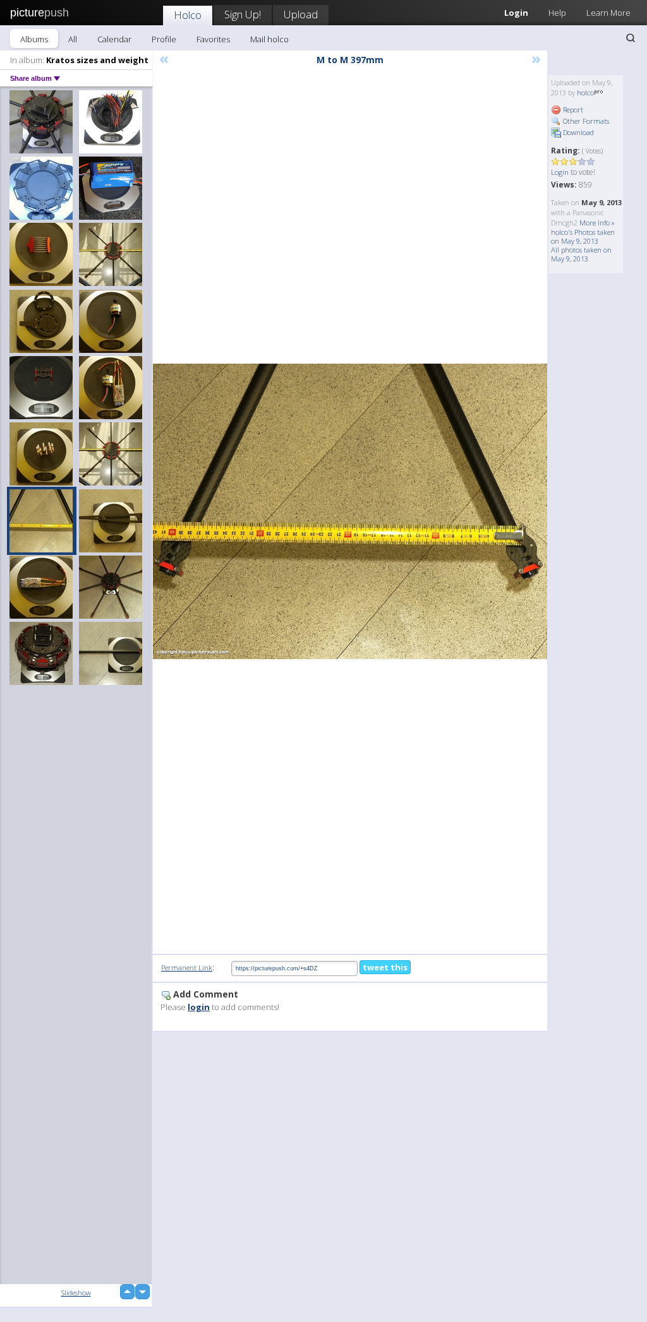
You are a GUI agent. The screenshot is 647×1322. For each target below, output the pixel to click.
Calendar (114, 39)
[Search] (630, 38)
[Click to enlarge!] (350, 511)
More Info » (597, 222)
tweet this (385, 967)
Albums (34, 39)
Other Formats (585, 121)
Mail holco (269, 39)
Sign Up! (242, 14)
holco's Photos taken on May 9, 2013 (583, 236)
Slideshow (76, 1292)
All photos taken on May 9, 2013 (581, 254)
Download (577, 132)
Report (572, 109)
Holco (188, 15)
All (72, 39)
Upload (301, 14)
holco (585, 92)
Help (557, 12)
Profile (164, 39)
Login (560, 172)
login (199, 1007)
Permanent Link (186, 967)
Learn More (608, 12)
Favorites (213, 39)
